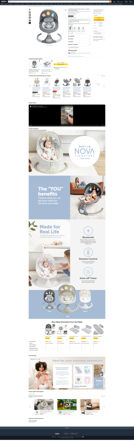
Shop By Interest (110, 4)
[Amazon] (4, 1)
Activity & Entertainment (37, 6)
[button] (2, 4)
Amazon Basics (16, 4)
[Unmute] (104, 125)
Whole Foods (38, 4)
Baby (85, 4)
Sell (55, 4)
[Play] (29, 125)
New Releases (27, 4)
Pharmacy (116, 4)
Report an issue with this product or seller (76, 56)
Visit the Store (76, 387)
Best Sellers (22, 4)
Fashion (58, 4)
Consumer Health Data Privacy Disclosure (68, 436)
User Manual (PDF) (32, 422)
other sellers (80, 23)
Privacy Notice (59, 436)
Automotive (82, 4)
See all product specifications (73, 47)
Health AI (6, 4)
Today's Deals (43, 4)
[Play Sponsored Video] (67, 404)
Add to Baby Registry (97, 33)
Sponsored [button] (30, 397)
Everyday (120, 4)
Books (48, 4)
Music (65, 4)
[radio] (30, 10)
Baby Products (31, 6)
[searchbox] (60, 2)
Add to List (96, 31)
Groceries (33, 4)
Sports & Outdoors (99, 4)
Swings (51, 6)
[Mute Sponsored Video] (52, 409)
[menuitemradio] (102, 125)
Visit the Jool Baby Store (72, 13)
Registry (62, 4)
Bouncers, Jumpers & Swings (45, 6)
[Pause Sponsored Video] (52, 407)
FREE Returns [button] (70, 22)
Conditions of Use (53, 436)
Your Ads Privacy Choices (78, 436)
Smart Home (105, 4)
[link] (47, 64)
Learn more (73, 54)
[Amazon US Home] (57, 434)
